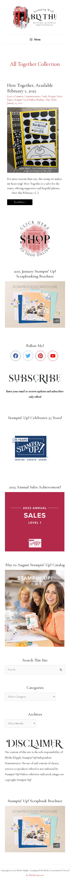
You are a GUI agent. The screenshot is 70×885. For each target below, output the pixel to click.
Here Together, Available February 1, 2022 (30, 88)
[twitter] (29, 356)
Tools (53, 99)
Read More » (20, 201)
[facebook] (16, 356)
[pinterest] (41, 356)
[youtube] (53, 356)
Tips (48, 99)
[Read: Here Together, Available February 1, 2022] (35, 139)
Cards (44, 96)
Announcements (32, 96)
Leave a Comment (15, 96)
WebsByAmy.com (36, 875)
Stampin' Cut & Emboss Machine (29, 99)
